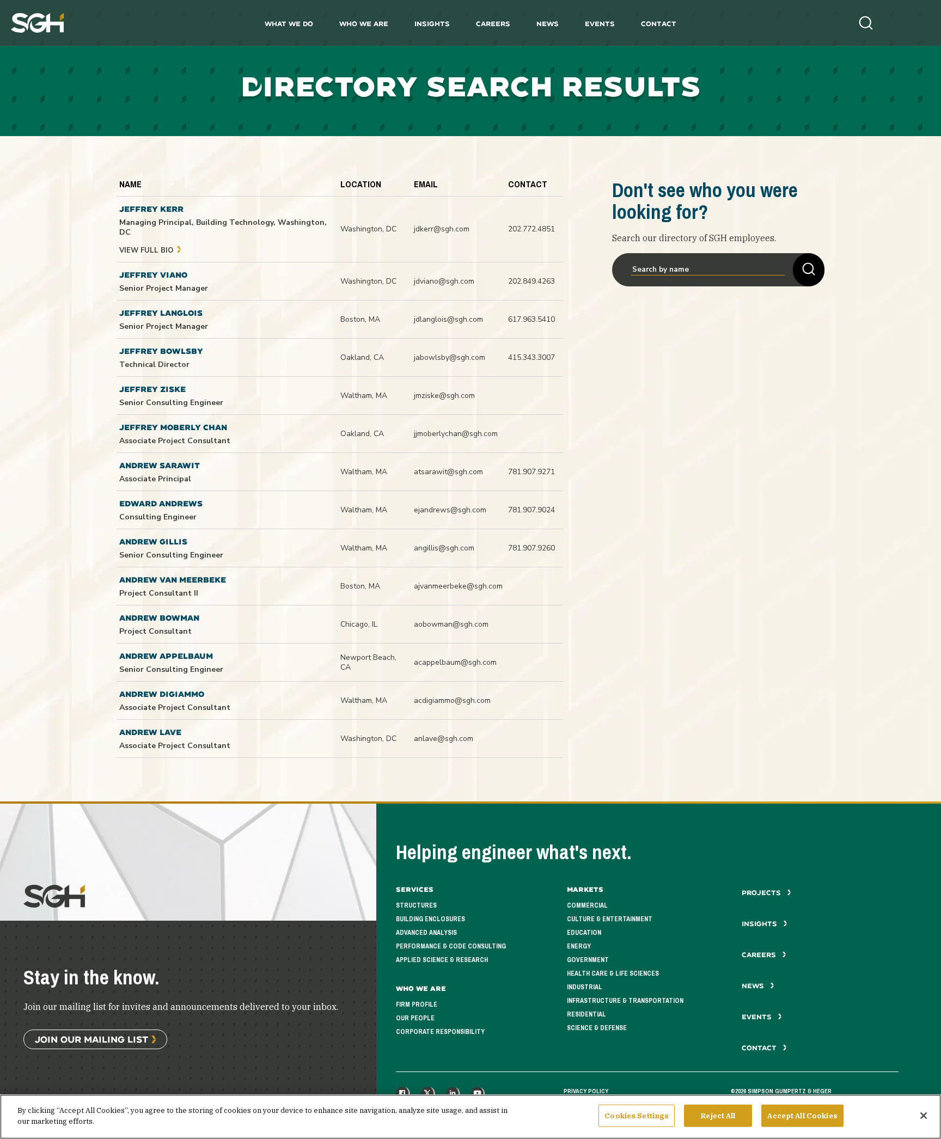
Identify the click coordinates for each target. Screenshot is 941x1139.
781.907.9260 (531, 548)
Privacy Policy (586, 1091)
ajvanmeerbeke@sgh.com (458, 586)
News (547, 24)
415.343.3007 (531, 357)
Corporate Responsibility (440, 1032)
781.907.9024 (531, 510)
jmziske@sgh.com (444, 395)
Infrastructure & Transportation (625, 1001)
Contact (658, 24)
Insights (432, 24)
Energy (579, 946)
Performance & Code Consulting (451, 946)
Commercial (587, 905)
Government (588, 960)
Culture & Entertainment (609, 919)
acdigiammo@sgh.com (452, 700)
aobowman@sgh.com (451, 624)
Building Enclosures (430, 919)
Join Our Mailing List (91, 1039)
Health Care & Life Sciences (613, 973)
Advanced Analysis (426, 933)
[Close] (924, 1116)
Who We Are (363, 24)
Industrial (584, 987)
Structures (416, 905)
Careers (493, 24)
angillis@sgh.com (444, 548)
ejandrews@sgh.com (450, 510)
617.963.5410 (531, 319)
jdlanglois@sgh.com (448, 319)
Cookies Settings (636, 1115)
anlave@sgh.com (443, 738)
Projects (762, 893)
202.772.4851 (531, 229)
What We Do (289, 24)
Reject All (718, 1115)
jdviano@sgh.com (444, 281)
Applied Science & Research (442, 960)
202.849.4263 (531, 281)
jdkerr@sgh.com (441, 229)
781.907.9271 (531, 472)
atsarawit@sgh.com (448, 472)
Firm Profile (416, 1005)
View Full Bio (147, 250)
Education (584, 933)
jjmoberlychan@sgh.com (456, 433)
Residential (586, 1014)
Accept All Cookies (802, 1115)
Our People (415, 1018)
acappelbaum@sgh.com (455, 662)
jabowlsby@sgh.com (449, 357)
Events (600, 24)
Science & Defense (597, 1028)
